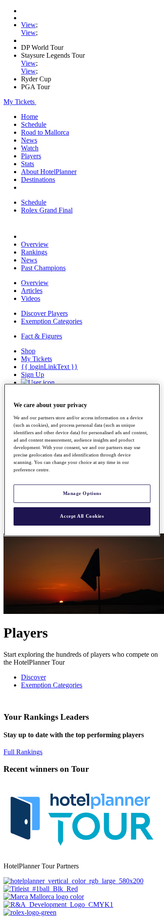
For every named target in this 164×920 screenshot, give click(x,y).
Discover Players (44, 313)
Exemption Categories (51, 321)
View (28, 24)
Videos (30, 298)
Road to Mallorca (45, 132)
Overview (35, 244)
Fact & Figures (41, 336)
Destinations (38, 179)
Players (31, 156)
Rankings (34, 252)
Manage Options (82, 493)
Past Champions (43, 268)
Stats (27, 163)
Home (29, 116)
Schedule (33, 124)
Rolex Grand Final (47, 210)
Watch (29, 148)
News (29, 140)
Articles (31, 290)
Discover (33, 677)
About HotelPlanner (49, 171)
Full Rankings (22, 752)
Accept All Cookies (82, 516)
